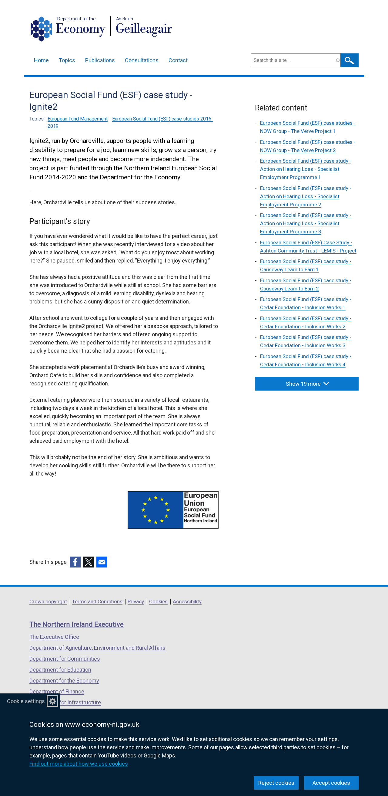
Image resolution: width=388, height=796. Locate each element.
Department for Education (60, 669)
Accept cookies (331, 783)
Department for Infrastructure (65, 702)
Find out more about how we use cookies (78, 763)
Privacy (136, 601)
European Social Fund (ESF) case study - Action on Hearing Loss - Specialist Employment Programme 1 (305, 169)
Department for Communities (64, 658)
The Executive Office (54, 637)
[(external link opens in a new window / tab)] (75, 562)
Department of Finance (56, 691)
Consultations (142, 60)
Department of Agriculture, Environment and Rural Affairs (97, 648)
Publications (100, 60)
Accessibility (187, 601)
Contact (178, 60)
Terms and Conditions (97, 601)
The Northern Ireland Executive (76, 624)
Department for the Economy (64, 680)
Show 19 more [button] (303, 384)
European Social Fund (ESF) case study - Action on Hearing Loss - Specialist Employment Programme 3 (305, 223)
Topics (67, 60)
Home (41, 60)
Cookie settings (26, 701)
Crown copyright (48, 601)
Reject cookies (276, 783)
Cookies (158, 601)
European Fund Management (78, 119)
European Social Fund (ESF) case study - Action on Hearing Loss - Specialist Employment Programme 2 (305, 196)
